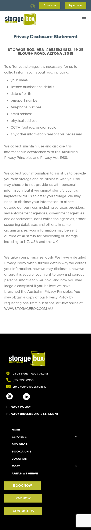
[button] (83, 19)
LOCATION (19, 459)
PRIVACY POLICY (18, 407)
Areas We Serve (25, 473)
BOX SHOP (20, 444)
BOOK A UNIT (22, 451)
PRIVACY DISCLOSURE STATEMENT (32, 414)
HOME (16, 429)
